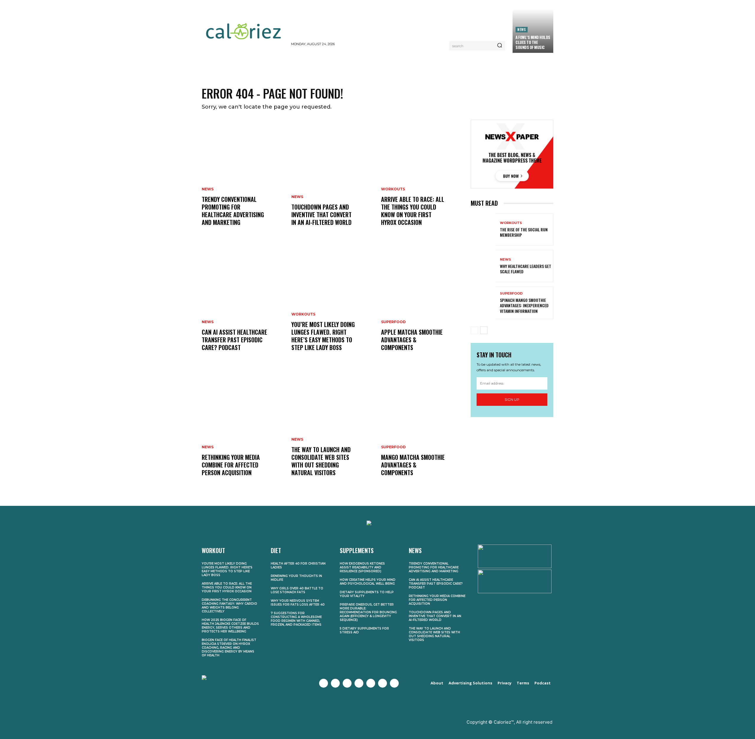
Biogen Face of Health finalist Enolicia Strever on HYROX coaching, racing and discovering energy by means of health (229, 647)
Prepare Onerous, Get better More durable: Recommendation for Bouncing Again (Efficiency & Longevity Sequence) (368, 612)
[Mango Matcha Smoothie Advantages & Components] (422, 429)
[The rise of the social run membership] (483, 229)
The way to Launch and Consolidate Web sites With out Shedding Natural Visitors (321, 461)
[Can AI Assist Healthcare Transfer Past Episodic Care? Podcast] (243, 304)
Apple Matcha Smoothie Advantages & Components (412, 340)
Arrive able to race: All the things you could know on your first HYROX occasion (412, 211)
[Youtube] (358, 683)
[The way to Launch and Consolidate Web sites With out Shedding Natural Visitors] (332, 429)
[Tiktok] (394, 683)
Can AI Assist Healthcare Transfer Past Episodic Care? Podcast (234, 340)
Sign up (512, 399)
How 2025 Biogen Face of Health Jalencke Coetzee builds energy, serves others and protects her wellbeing (230, 625)
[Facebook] (323, 683)
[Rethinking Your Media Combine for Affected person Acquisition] (243, 429)
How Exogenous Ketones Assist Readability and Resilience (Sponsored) (362, 567)
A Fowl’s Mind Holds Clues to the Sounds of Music (533, 42)
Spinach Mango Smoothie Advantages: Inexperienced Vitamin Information (524, 305)
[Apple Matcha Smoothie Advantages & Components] (422, 304)
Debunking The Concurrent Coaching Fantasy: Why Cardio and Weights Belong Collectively (229, 605)
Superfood (393, 322)
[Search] (499, 45)
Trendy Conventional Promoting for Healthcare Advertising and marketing (233, 211)
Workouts (303, 314)
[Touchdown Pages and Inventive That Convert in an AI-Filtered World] (332, 179)
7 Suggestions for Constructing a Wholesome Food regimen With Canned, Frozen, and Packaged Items (296, 619)
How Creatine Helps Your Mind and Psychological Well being (367, 582)
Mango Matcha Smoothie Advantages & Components (413, 465)
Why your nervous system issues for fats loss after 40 (298, 602)
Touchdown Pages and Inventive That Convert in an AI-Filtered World (321, 214)
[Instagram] (347, 683)
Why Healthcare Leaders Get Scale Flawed (525, 268)
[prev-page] (474, 330)
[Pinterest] (370, 683)
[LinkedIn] (382, 683)
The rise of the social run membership (524, 232)
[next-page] (484, 330)
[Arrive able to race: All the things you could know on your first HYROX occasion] (422, 179)
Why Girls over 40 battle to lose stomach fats (297, 590)
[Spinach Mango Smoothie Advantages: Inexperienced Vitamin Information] (483, 303)
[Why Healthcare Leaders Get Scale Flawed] (483, 266)
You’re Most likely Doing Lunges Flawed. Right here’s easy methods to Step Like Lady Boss (323, 336)
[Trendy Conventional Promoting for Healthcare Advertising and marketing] (243, 179)
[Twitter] (335, 683)
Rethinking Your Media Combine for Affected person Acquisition (231, 465)
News (521, 29)
